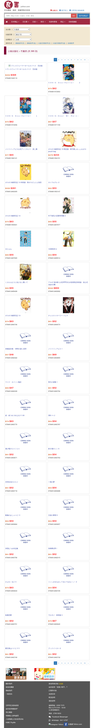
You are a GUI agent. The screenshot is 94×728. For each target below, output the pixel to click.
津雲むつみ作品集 (11, 548)
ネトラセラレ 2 (53, 182)
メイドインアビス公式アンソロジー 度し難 (21, 149)
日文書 (25, 21)
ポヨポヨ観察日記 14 (12, 216)
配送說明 (52, 697)
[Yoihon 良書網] (21, 5)
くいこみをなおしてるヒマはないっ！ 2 (62, 582)
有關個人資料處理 (12, 715)
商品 (62, 21)
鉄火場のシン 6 (53, 448)
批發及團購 (10, 687)
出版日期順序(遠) (59, 43)
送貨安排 (52, 694)
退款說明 (52, 701)
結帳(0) (55, 10)
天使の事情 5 (53, 515)
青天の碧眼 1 (53, 382)
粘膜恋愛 (8, 615)
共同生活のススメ (11, 482)
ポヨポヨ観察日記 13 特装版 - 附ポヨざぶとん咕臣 (23, 182)
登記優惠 (9, 712)
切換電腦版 (73, 21)
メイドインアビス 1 (55, 349)
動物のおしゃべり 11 (12, 515)
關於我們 (9, 683)
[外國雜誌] (16, 673)
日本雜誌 (14, 21)
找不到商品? (83, 16)
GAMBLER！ (53, 548)
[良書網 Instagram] (56, 724)
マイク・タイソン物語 (13, 382)
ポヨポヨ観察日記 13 (12, 315)
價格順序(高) (20, 43)
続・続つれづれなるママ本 (15, 415)
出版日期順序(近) (44, 43)
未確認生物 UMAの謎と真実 (15, 349)
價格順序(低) (31, 43)
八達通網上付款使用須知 (14, 719)
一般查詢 (9, 694)
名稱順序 (71, 43)
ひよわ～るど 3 (10, 582)
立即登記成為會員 (77, 10)
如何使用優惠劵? (12, 709)
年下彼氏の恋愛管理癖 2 (57, 216)
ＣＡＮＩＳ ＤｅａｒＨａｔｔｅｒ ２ (64, 82)
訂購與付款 (53, 690)
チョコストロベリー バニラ (58, 315)
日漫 (34, 21)
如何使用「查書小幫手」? (58, 687)
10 (85, 60)
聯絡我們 (9, 690)
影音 (42, 21)
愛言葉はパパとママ (12, 648)
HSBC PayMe (11, 722)
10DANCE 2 (52, 249)
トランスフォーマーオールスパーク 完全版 (21, 69)
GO (73, 16)
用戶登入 (64, 10)
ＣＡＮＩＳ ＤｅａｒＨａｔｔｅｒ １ (21, 116)
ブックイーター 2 (54, 648)
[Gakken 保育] (44, 673)
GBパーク (51, 415)
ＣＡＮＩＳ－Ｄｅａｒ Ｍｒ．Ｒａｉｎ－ (63, 116)
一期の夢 (51, 482)
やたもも (8, 249)
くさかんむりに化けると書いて (16, 282)
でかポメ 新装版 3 (55, 615)
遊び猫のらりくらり (12, 448)
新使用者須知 (56, 683)
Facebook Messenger (60, 717)
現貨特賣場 (53, 21)
